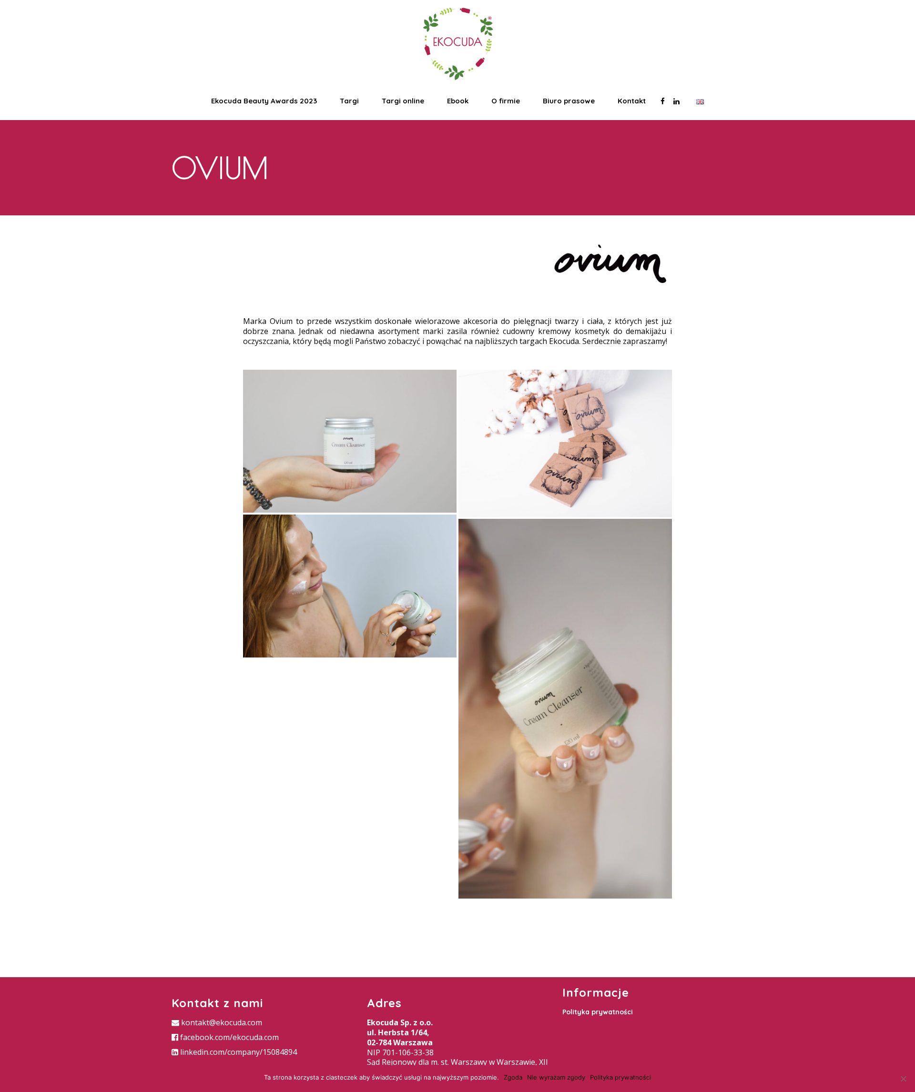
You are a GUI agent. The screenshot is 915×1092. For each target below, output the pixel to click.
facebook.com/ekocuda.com (228, 1037)
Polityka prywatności (597, 1012)
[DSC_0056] (350, 586)
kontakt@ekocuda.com (220, 1022)
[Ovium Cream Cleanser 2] (350, 441)
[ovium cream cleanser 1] (565, 709)
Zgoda (513, 1077)
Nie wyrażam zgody (556, 1077)
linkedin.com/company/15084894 (237, 1052)
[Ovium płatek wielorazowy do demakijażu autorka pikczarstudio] (565, 443)
